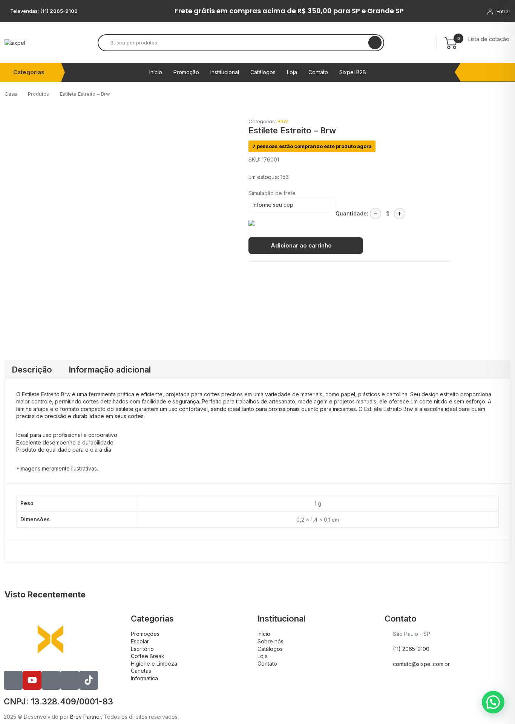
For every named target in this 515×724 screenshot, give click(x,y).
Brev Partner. (86, 716)
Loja (292, 72)
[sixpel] (15, 43)
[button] (493, 702)
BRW (282, 121)
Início (155, 72)
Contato (318, 72)
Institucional (224, 72)
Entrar (503, 11)
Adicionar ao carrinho (301, 245)
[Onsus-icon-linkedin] (50, 680)
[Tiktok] (88, 680)
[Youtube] (32, 680)
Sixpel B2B (352, 72)
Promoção (186, 72)
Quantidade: (352, 213)
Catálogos (263, 72)
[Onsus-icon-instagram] (69, 680)
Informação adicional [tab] (110, 369)
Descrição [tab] (32, 369)
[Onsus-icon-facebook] (13, 680)
